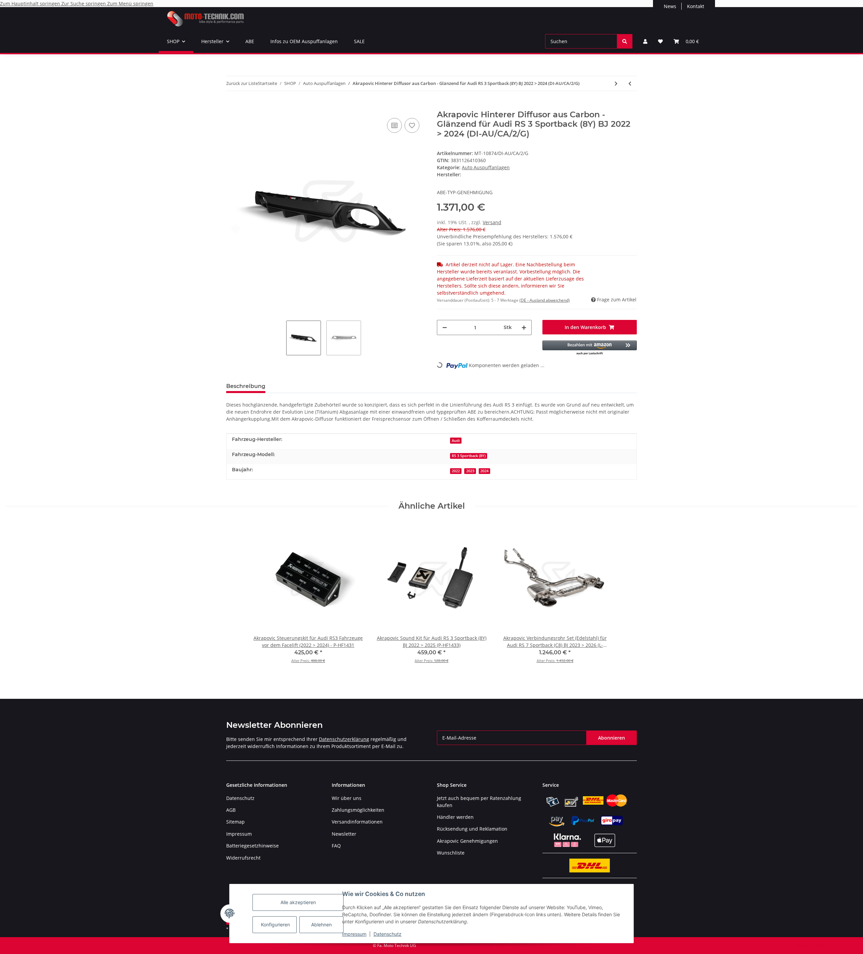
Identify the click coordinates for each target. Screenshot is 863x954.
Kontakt (695, 6)
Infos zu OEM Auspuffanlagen (304, 41)
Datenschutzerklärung (344, 739)
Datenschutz (387, 934)
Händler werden (455, 817)
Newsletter (344, 834)
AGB (231, 810)
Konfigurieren (275, 924)
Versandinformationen (357, 821)
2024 (484, 471)
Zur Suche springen (84, 3)
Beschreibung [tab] (245, 386)
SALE (359, 41)
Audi (456, 440)
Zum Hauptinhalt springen (30, 3)
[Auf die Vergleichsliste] (394, 125)
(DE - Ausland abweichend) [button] (544, 300)
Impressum (354, 934)
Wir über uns (346, 798)
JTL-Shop (828, 945)
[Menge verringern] (444, 327)
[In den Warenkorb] (231, 106)
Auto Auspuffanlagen (486, 167)
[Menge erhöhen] (523, 327)
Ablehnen (321, 924)
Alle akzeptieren (298, 902)
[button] (645, 41)
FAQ (336, 845)
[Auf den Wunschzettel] (412, 125)
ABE (249, 41)
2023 (470, 471)
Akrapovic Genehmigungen (467, 841)
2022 (456, 471)
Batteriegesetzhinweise (252, 845)
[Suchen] (624, 41)
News (670, 6)
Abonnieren (611, 738)
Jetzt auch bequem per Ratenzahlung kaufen (479, 801)
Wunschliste (451, 852)
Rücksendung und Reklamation (472, 829)
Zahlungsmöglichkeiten (358, 810)
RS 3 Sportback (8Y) (468, 455)
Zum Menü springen (130, 3)
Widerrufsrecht (243, 858)
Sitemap (235, 821)
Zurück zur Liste (242, 83)
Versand (492, 222)
